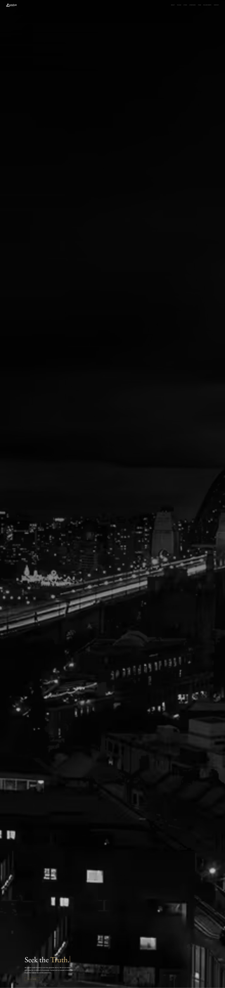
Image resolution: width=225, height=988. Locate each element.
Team (199, 4)
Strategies (192, 4)
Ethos (185, 4)
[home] (11, 5)
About (173, 4)
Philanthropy (207, 4)
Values (179, 4)
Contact (216, 4)
